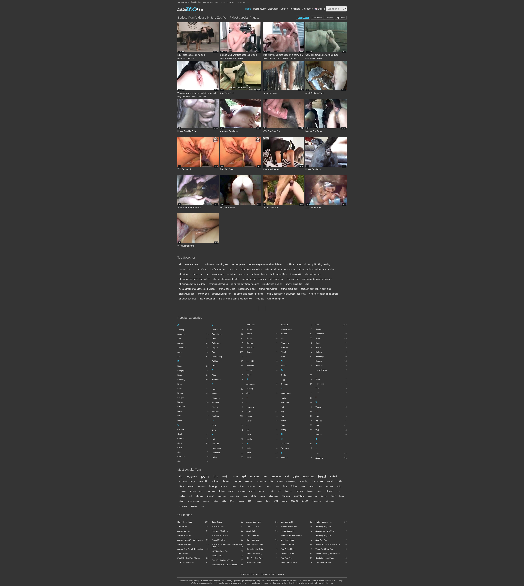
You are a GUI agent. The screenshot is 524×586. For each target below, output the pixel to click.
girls (224, 501)
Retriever (296, 448)
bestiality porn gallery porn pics (316, 289)
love (232, 501)
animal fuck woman (268, 289)
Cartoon (193, 429)
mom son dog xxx (193, 264)
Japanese (262, 384)
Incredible (262, 361)
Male (262, 448)
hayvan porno (238, 264)
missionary (273, 496)
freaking (240, 501)
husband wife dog (247, 289)
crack (277, 486)
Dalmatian (227, 330)
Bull (193, 416)
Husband (262, 347)
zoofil (268, 486)
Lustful (262, 439)
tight (215, 476)
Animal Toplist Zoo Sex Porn (331, 544)
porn (205, 476)
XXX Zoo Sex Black (193, 562)
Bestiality (193, 379)
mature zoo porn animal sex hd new (265, 264)
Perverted (296, 402)
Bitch (193, 384)
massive (329, 486)
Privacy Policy (268, 574)
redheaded (329, 501)
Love (262, 434)
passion (294, 501)
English (321, 9)
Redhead (296, 444)
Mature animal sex (331, 522)
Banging (193, 370)
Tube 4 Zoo (227, 522)
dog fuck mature (217, 269)
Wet (331, 416)
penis (193, 491)
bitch (181, 486)
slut (181, 476)
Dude (312, 58)
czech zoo (244, 274)
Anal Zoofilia (227, 556)
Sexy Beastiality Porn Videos (331, 553)
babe (237, 481)
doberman (261, 481)
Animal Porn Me (193, 535)
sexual (330, 481)
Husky (262, 352)
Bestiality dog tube (331, 526)
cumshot (182, 491)
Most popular (259, 9)
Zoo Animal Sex (296, 549)
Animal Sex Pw (227, 540)
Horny (278, 58)
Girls (227, 425)
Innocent (262, 366)
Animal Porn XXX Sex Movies (193, 540)
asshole (183, 481)
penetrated (210, 491)
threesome (316, 501)
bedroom (286, 496)
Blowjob (193, 397)
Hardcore (227, 453)
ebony (262, 496)
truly (191, 496)
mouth (206, 501)
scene (305, 501)
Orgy (296, 379)
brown (190, 486)
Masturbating (296, 329)
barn (320, 486)
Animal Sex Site (193, 544)
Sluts (331, 338)
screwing (241, 491)
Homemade (262, 325)
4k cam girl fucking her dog (317, 264)
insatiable (183, 506)
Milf (184, 58)
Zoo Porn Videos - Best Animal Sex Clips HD (227, 545)
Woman (293, 58)
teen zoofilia (296, 274)
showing (199, 496)
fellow (294, 486)
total (276, 501)
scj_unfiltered (331, 370)
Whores (331, 421)
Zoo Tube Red (262, 535)
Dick (227, 339)
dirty (296, 476)
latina (222, 491)
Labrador (262, 407)
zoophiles (201, 486)
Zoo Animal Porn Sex (331, 531)
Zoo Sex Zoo (296, 558)
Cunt (193, 461)
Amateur (193, 334)
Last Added (273, 9)
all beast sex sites (187, 299)
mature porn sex (243, 2)
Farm (227, 389)
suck (333, 496)
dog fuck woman (313, 274)
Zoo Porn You (331, 540)
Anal (193, 339)
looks (311, 486)
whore (235, 476)
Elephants (227, 379)
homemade (312, 496)
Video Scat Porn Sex (331, 549)
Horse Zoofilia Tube (262, 549)
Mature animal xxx (296, 526)
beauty (224, 486)
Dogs (179, 58)
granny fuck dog (186, 294)
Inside (262, 375)
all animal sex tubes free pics (245, 284)
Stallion (331, 352)
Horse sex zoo (262, 540)
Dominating (227, 357)
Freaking (227, 411)
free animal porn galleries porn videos (197, 289)
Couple (193, 448)
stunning (304, 481)
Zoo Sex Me (193, 553)
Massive (296, 325)
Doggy (227, 348)
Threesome (331, 384)
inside (341, 496)
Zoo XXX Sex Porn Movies (193, 558)
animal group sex (289, 289)
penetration (234, 496)
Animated (193, 348)
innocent (258, 501)
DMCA (281, 574)
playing (329, 491)
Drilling (227, 361)
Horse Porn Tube (193, 522)
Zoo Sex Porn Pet (331, 562)
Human (262, 343)
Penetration (296, 393)
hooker (182, 496)
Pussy (296, 429)
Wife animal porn (296, 553)
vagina (194, 506)
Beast (265, 58)
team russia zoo (186, 269)
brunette (276, 476)
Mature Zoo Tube (262, 562)
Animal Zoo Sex (296, 544)
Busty (193, 420)
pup (338, 491)
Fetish (227, 393)
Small (331, 343)
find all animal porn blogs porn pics (235, 299)
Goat (227, 430)
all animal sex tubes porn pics (193, 274)
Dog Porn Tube (296, 540)
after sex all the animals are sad (280, 269)
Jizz (262, 393)
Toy (331, 393)
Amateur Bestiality (262, 553)
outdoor (299, 491)
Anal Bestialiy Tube (262, 544)
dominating (291, 481)
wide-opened (193, 501)
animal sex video (227, 289)
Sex (331, 325)
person (210, 496)
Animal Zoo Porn (262, 522)
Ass (193, 357)
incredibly (249, 481)
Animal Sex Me (193, 531)
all (180, 264)
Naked (296, 366)
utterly (181, 501)
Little (262, 430)
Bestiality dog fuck (331, 535)
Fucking (227, 416)
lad (249, 501)
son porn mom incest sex (225, 2)
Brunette (193, 406)
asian (280, 481)
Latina (262, 416)
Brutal (193, 411)
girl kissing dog (276, 279)
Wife (331, 425)
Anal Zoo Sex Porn (296, 562)
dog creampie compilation (223, 274)
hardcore (317, 481)
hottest (215, 501)
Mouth (296, 352)
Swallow (331, 365)
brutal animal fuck (278, 274)
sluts (253, 496)
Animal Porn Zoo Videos (296, 535)
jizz (279, 491)
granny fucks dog (294, 284)
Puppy (296, 425)
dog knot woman (207, 299)
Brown (193, 402)
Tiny (331, 388)
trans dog (232, 269)
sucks (231, 491)
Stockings (331, 356)
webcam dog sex (275, 299)
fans (268, 501)
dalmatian (299, 496)
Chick (193, 434)
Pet (296, 407)
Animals (193, 343)
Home (248, 9)
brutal (233, 486)
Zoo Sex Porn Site (227, 535)
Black (193, 388)
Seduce (190, 58)
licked (226, 481)
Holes (227, 457)
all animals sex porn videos (192, 284)
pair (261, 486)
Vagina (331, 407)
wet (265, 476)
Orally (296, 375)
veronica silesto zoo (218, 284)
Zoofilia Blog (196, 2)
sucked (333, 476)
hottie (339, 481)
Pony (296, 416)
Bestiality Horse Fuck (331, 558)
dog (307, 284)
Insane (262, 370)
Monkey (296, 347)
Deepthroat (227, 334)
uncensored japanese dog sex (317, 279)
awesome (308, 476)
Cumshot (193, 457)
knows (319, 491)
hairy (339, 486)
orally (252, 491)
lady (285, 486)
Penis (296, 398)
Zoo (331, 453)
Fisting (227, 407)
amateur (255, 476)
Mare (262, 453)
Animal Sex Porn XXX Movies (193, 549)
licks (242, 486)
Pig (296, 411)
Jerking (262, 388)
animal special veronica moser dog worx (286, 294)
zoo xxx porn (293, 279)
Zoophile (331, 458)
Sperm (331, 347)
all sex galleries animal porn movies (316, 269)
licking (213, 486)
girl (244, 476)
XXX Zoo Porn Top (227, 551)
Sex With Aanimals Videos (227, 560)
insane (310, 491)
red (200, 491)
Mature (296, 334)
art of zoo (202, 269)
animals (215, 481)
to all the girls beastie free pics (248, 294)
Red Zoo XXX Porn (227, 531)
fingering (288, 491)
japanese (222, 496)
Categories (307, 9)
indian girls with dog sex (216, 264)
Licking (262, 421)
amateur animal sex (221, 294)
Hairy (227, 439)
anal (287, 476)
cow (202, 506)
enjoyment (192, 476)
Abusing (193, 330)
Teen (331, 379)
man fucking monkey (272, 284)
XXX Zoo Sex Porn (262, 558)
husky (261, 491)
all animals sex (259, 274)
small (303, 486)
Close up (193, 438)
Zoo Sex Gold (296, 522)
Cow (307, 58)
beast (322, 476)
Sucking (331, 361)
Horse (262, 338)
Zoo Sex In (193, 526)
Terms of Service (249, 574)
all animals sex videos (251, 269)
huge (192, 481)
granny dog (203, 294)
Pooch (296, 420)
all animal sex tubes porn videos (194, 279)
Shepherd (331, 334)
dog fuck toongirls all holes (226, 279)
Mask (262, 457)
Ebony (227, 375)
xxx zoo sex (208, 2)
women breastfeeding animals (323, 294)
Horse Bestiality (296, 531)
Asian (193, 352)
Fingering (227, 398)
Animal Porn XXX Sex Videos (227, 565)
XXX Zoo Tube (262, 526)
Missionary (296, 343)
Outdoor (296, 384)
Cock (193, 443)
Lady (262, 412)
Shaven (331, 329)
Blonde (223, 58)
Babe (193, 366)
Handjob (227, 444)
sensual (251, 486)
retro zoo (260, 299)
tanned (324, 496)
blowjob (225, 476)
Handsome (227, 448)
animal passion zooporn (254, 279)
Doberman (227, 343)
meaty (284, 501)
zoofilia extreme (293, 264)
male (245, 496)
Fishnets (186, 96)
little (271, 481)
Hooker (262, 329)
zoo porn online (183, 2)
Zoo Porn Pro (227, 526)
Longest (284, 9)
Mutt (296, 356)
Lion (262, 425)
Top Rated (295, 9)
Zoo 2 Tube (262, 531)
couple (271, 491)
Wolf (331, 430)
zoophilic (203, 481)
